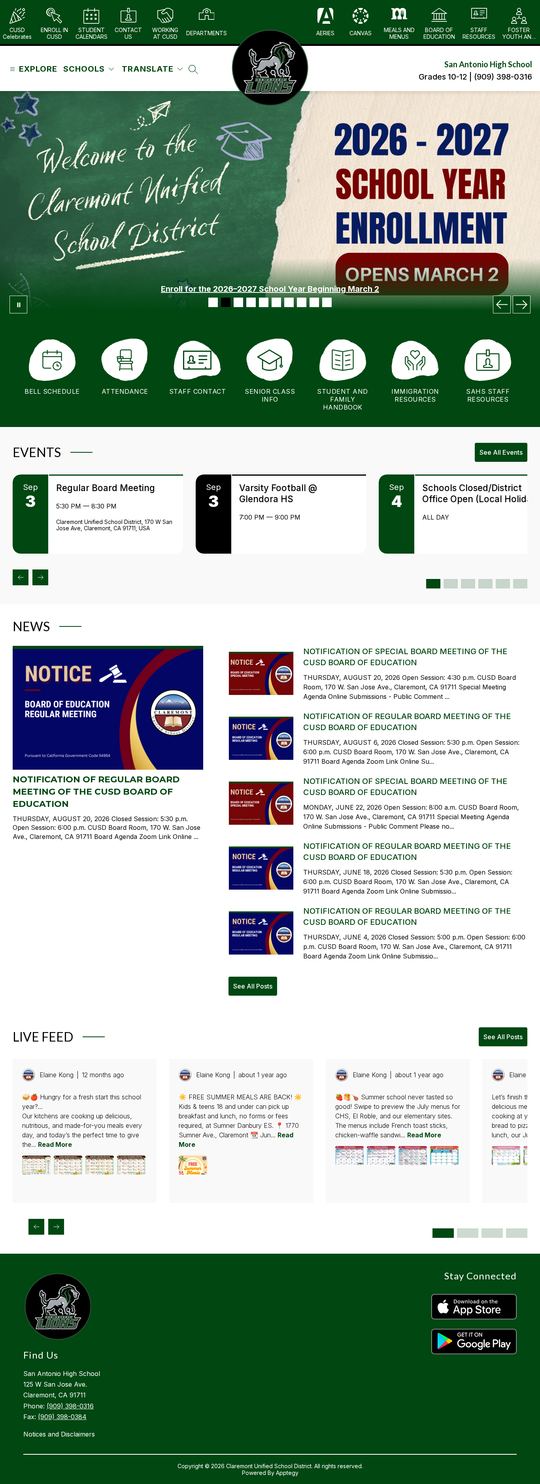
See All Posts (252, 986)
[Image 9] (314, 302)
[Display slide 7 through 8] (485, 583)
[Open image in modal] (36, 1165)
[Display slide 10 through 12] (516, 1233)
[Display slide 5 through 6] (468, 583)
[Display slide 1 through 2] (433, 583)
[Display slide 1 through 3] (443, 1233)
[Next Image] (522, 304)
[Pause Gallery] (18, 304)
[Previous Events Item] (20, 577)
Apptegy (287, 1472)
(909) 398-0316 (70, 1406)
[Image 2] (225, 302)
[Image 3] (238, 302)
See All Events (501, 452)
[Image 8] (301, 302)
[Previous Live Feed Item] (36, 1227)
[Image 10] (327, 302)
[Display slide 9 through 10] (503, 583)
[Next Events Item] (40, 577)
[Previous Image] (502, 304)
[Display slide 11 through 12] (520, 583)
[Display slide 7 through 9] (492, 1233)
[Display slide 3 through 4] (451, 583)
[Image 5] (263, 302)
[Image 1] (213, 302)
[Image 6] (276, 302)
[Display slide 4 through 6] (467, 1233)
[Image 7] (289, 302)
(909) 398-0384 (62, 1417)
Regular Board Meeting (105, 487)
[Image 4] (251, 302)
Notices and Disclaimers (59, 1434)
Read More (55, 1144)
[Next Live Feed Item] (56, 1227)
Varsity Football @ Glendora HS (278, 493)
